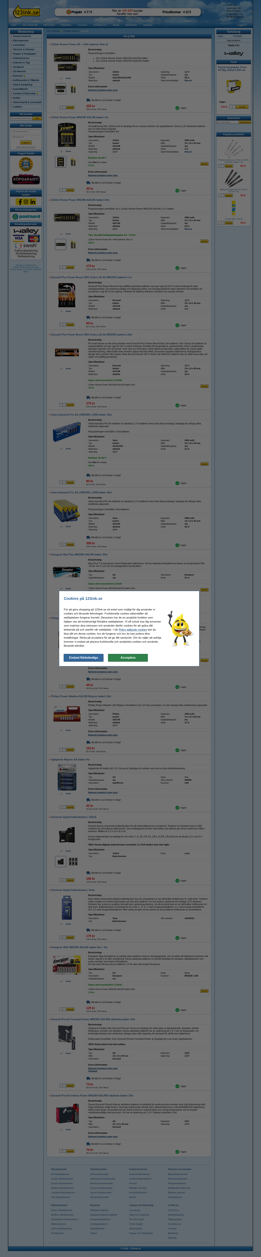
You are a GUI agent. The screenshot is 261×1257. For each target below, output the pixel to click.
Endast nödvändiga (83, 657)
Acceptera (128, 657)
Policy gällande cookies (133, 629)
